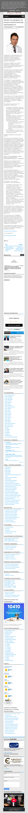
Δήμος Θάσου (7, 419)
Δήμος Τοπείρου (8, 413)
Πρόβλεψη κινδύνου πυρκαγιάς (11, 728)
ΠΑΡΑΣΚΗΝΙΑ (7, 651)
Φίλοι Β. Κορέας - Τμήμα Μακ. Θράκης (12, 595)
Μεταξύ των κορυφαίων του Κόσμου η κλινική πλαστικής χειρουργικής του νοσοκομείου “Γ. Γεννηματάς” (14, 23)
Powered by (10, 329)
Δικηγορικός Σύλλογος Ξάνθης (11, 512)
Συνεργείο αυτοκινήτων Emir (10, 547)
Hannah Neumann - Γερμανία (10, 585)
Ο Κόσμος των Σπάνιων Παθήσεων (11, 494)
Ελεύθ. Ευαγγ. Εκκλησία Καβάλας (11, 565)
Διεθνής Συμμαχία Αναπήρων (10, 489)
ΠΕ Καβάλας (7, 432)
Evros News (7, 442)
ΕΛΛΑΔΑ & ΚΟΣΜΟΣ (10, 28)
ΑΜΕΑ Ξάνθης (8, 470)
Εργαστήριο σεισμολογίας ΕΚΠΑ (11, 727)
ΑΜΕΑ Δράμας (8, 473)
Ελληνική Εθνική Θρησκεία (10, 568)
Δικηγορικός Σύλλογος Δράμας (11, 515)
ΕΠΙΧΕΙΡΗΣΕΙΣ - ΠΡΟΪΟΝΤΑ (10, 639)
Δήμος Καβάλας (8, 414)
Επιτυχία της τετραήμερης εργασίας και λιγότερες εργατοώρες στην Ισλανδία (16, 348)
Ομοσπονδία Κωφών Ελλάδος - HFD (12, 497)
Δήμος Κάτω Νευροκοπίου (10, 423)
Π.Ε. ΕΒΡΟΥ (7, 645)
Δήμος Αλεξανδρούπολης (10, 394)
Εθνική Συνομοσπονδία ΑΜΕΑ (11, 480)
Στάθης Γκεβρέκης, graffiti (9, 539)
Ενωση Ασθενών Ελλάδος (10, 491)
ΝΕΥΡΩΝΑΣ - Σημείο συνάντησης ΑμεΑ (12, 500)
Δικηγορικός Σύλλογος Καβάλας (11, 514)
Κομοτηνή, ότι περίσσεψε (10, 592)
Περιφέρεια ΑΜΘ (8, 435)
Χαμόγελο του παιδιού (9, 575)
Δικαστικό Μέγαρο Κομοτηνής (11, 518)
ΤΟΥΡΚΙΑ (7, 657)
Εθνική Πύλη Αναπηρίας (9, 504)
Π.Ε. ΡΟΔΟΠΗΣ (8, 650)
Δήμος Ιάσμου (7, 403)
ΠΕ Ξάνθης (7, 431)
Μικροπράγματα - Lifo (9, 450)
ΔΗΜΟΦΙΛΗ (7, 333)
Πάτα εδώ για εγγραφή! (14, 325)
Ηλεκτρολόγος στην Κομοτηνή (11, 546)
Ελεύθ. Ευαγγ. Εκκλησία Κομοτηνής (12, 564)
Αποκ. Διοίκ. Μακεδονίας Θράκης (11, 437)
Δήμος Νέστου (8, 416)
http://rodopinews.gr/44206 (10, 235)
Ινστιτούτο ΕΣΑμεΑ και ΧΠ (10, 482)
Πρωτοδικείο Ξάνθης (9, 520)
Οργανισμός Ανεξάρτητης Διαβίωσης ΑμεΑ (13, 485)
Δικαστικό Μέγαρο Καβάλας (10, 521)
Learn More (12, 10)
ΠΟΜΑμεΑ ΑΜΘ (8, 479)
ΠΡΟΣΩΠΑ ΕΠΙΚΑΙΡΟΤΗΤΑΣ (10, 654)
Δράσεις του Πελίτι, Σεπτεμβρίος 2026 (11, 460)
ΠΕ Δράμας (7, 434)
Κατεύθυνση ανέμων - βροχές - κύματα (12, 713)
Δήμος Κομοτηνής (8, 405)
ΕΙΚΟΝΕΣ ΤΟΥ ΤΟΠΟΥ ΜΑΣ (10, 636)
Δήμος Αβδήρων (8, 408)
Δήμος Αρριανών (8, 402)
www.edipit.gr (6, 768)
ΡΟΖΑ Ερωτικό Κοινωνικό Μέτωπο (11, 596)
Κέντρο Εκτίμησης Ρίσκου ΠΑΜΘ (11, 719)
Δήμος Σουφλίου (8, 400)
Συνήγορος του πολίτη (9, 557)
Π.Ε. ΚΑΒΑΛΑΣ (8, 647)
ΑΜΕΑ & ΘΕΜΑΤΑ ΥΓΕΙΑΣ (10, 630)
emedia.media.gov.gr (8, 752)
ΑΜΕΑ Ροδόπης (8, 467)
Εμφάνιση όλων (21, 462)
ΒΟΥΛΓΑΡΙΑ (7, 635)
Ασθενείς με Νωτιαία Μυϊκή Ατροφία (12, 503)
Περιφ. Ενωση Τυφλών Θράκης (11, 477)
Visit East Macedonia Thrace (10, 531)
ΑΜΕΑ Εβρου (7, 468)
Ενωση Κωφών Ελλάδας (9, 498)
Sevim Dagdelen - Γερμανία (9, 583)
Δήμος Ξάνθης (8, 411)
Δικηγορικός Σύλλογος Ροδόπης (11, 511)
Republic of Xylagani (9, 593)
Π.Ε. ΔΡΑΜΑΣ (7, 644)
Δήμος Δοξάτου (8, 422)
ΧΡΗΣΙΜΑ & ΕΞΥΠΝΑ (9, 660)
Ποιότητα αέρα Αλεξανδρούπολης (11, 724)
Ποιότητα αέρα (8, 715)
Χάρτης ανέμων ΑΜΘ (9, 731)
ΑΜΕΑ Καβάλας (8, 471)
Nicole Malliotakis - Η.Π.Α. (9, 582)
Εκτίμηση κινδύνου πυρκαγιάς (11, 716)
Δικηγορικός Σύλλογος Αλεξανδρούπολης (13, 509)
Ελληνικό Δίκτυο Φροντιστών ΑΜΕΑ (12, 483)
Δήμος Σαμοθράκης (9, 399)
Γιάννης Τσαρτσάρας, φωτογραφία (11, 540)
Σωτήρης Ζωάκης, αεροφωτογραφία (11, 538)
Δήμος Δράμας (8, 420)
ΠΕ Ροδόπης (7, 429)
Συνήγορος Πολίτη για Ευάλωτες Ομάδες (13, 495)
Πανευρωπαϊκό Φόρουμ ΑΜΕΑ (11, 488)
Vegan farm (7, 573)
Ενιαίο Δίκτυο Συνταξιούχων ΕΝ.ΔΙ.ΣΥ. (12, 554)
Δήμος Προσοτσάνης (9, 426)
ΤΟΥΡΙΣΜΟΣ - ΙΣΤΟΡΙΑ (9, 656)
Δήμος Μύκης (7, 410)
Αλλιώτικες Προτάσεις (9, 549)
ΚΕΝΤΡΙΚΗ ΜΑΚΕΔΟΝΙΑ (10, 642)
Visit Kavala (7, 528)
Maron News (8, 446)
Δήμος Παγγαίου (8, 417)
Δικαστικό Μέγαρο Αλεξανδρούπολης (12, 517)
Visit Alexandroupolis (9, 527)
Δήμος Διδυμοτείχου (9, 396)
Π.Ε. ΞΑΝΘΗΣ (7, 648)
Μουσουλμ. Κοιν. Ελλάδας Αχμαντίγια (12, 567)
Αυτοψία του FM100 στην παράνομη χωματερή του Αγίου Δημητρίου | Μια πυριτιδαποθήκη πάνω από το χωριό (13, 456)
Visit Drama (7, 530)
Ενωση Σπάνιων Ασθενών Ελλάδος (11, 492)
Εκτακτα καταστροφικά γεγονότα (11, 725)
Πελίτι (6, 459)
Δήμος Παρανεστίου (9, 425)
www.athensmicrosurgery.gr (10, 231)
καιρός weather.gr (8, 705)
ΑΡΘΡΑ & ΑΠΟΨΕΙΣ (9, 632)
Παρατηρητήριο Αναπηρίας (10, 486)
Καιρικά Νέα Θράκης (9, 722)
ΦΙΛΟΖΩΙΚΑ (7, 659)
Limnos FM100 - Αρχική (10, 454)
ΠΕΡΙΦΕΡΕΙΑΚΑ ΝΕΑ (9, 653)
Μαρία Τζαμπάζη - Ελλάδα (9, 580)
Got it (18, 10)
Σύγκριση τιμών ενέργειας (10, 555)
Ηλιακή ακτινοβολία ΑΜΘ (10, 733)
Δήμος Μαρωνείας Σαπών (10, 407)
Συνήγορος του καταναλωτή (10, 558)
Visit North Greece (8, 533)
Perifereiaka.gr (6, 809)
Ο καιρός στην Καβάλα (9, 721)
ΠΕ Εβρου (7, 428)
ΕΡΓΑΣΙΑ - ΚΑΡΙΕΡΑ (9, 641)
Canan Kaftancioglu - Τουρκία (10, 587)
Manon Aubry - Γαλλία (8, 584)
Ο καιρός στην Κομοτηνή (10, 730)
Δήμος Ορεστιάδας (8, 397)
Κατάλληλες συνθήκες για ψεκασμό (11, 718)
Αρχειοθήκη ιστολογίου (21, 333)
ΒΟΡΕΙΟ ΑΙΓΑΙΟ (8, 633)
